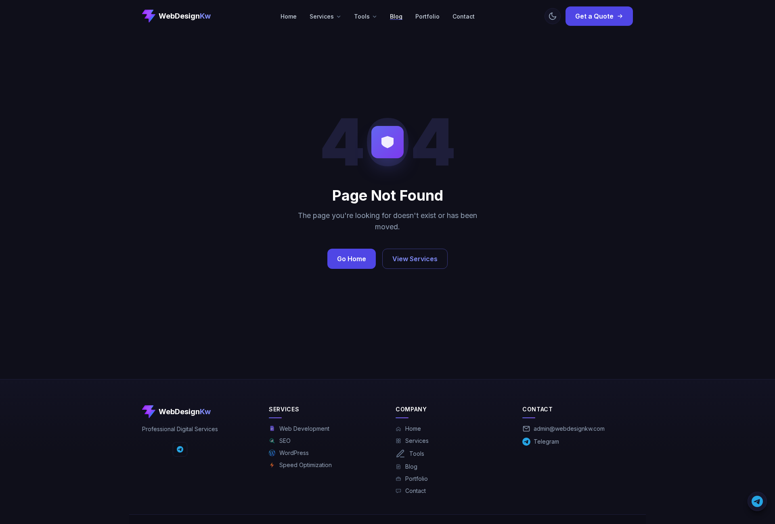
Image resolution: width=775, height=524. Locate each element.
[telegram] (180, 449)
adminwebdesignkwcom (569, 428)
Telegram (546, 441)
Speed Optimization (305, 464)
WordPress (294, 452)
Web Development (304, 428)
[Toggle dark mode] (553, 16)
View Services (415, 259)
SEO (285, 440)
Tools (362, 16)
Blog (396, 16)
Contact (463, 16)
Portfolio (427, 16)
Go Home (351, 259)
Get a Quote (594, 16)
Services (322, 16)
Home (289, 16)
